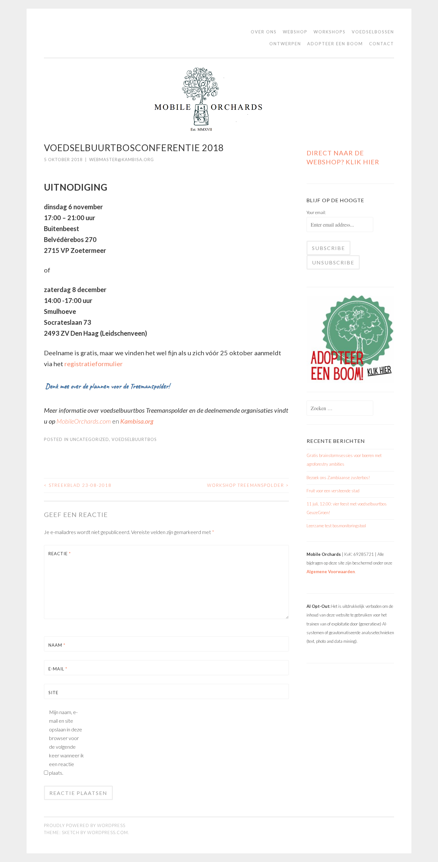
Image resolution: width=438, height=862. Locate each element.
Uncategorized (89, 439)
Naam (56, 645)
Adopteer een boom (335, 43)
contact (381, 43)
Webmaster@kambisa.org (121, 159)
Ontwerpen (285, 43)
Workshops (330, 31)
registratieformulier (93, 363)
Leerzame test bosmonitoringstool (336, 525)
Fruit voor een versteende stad (333, 490)
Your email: (316, 212)
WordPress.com (107, 832)
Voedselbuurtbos (134, 439)
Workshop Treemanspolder (248, 485)
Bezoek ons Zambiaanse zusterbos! (338, 477)
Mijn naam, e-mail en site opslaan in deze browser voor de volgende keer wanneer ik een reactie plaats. (66, 742)
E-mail (57, 668)
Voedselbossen (373, 31)
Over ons (264, 31)
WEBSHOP (295, 31)
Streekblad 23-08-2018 (78, 485)
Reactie (59, 553)
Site (53, 692)
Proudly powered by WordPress (84, 825)
